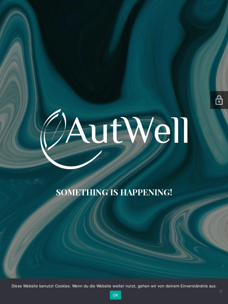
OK (115, 295)
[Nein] (221, 291)
